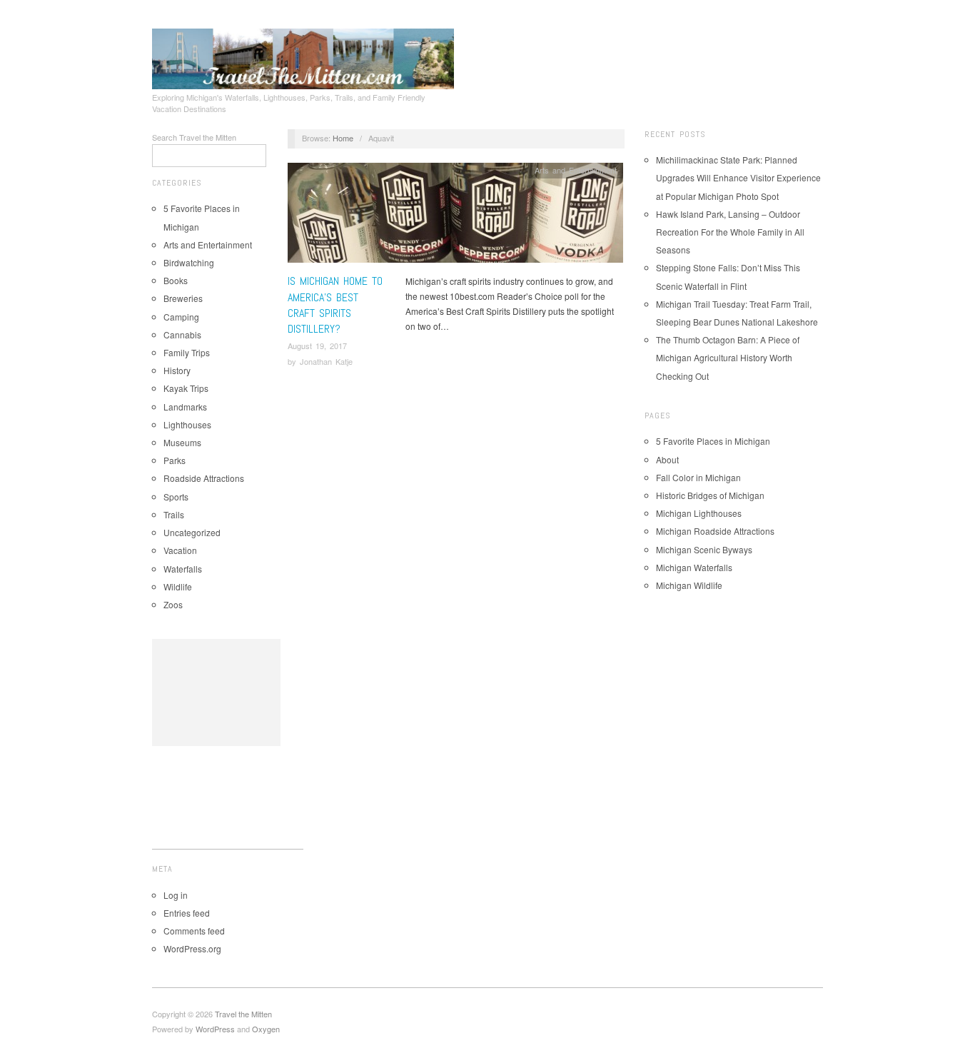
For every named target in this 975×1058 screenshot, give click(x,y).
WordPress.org (192, 948)
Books (175, 280)
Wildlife (177, 586)
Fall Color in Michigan (698, 477)
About (667, 459)
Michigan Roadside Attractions (715, 531)
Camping (181, 317)
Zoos (173, 604)
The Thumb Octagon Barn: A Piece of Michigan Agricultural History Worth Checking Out (727, 357)
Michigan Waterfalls (694, 567)
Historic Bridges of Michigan (710, 495)
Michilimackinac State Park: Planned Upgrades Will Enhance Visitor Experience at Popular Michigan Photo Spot (738, 177)
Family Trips (186, 352)
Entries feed (186, 913)
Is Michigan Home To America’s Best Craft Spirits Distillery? (335, 304)
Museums (182, 442)
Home (343, 137)
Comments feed (194, 931)
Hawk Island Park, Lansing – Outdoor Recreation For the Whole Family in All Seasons (730, 232)
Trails (173, 514)
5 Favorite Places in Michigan (713, 441)
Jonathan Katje (326, 361)
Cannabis (182, 334)
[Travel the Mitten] (303, 56)
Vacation (180, 550)
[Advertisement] (216, 692)
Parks (174, 460)
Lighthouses (187, 424)
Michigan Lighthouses (699, 513)
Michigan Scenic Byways (704, 549)
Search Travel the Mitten (194, 137)
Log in (175, 895)
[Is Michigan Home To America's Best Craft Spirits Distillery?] (455, 217)
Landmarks (185, 406)
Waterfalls (182, 569)
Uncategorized (192, 532)
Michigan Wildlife (689, 585)
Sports (175, 496)
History (177, 370)
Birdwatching (188, 262)
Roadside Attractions (203, 478)
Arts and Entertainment (207, 244)
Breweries (183, 298)
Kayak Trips (185, 388)
